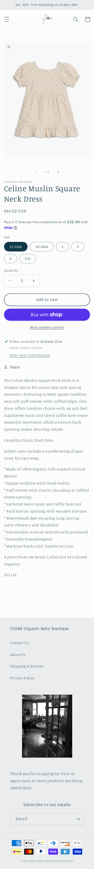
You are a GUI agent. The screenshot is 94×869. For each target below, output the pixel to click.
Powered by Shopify (62, 860)
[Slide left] (35, 171)
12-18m (16, 246)
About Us (18, 654)
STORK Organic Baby (39, 860)
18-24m (41, 246)
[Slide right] (58, 171)
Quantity (11, 270)
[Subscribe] (78, 819)
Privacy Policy (22, 678)
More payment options (47, 327)
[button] (6, 19)
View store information (29, 355)
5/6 (27, 258)
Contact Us (19, 642)
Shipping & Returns (27, 666)
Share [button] (15, 367)
